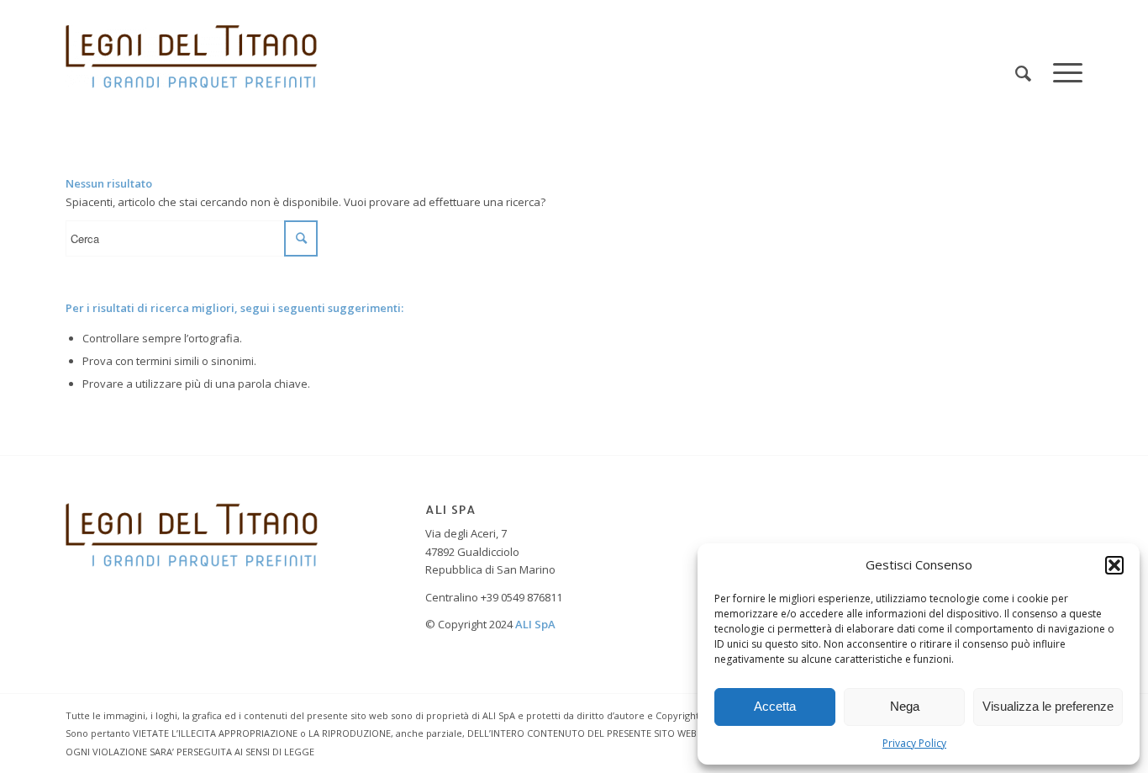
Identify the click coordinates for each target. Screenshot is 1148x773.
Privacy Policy (914, 743)
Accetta (775, 706)
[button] (1114, 565)
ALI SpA (535, 624)
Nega (904, 706)
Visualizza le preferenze (1048, 706)
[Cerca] (1023, 74)
